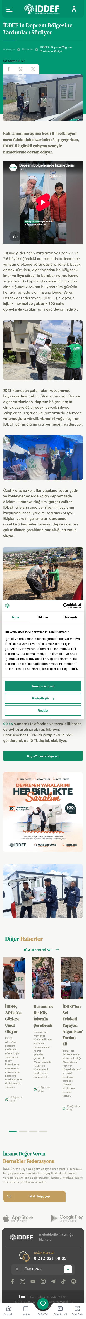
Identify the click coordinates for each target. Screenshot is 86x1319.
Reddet (43, 710)
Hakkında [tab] (70, 617)
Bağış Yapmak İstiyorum (43, 756)
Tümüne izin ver (43, 686)
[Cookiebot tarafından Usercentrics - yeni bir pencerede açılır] (63, 605)
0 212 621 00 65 (50, 1258)
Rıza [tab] (15, 617)
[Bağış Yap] (43, 1304)
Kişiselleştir (40, 698)
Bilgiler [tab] (43, 617)
